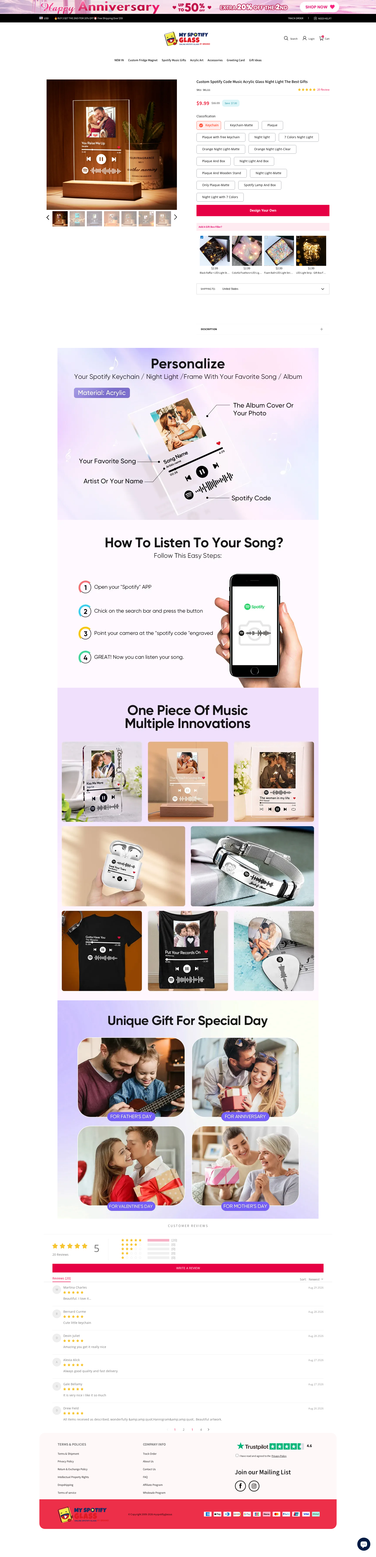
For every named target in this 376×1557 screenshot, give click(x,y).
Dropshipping (65, 1479)
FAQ (145, 1472)
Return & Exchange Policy (72, 1464)
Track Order (149, 1448)
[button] (290, 38)
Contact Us (149, 1464)
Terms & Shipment (68, 1448)
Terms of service (67, 1487)
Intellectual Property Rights (73, 1472)
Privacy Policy (66, 1456)
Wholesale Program (154, 1487)
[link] (143, 60)
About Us (148, 1456)
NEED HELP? (324, 18)
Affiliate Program (153, 1479)
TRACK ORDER (295, 18)
